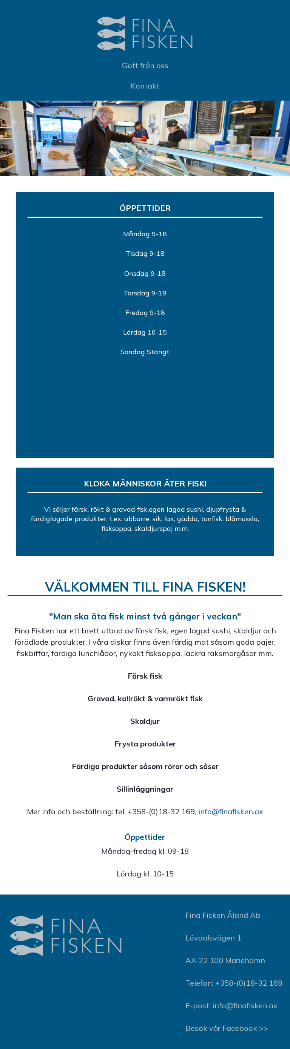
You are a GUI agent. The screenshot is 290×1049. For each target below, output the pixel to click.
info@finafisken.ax (230, 811)
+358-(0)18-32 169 (248, 983)
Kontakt (145, 85)
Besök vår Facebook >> (226, 1028)
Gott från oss (145, 65)
